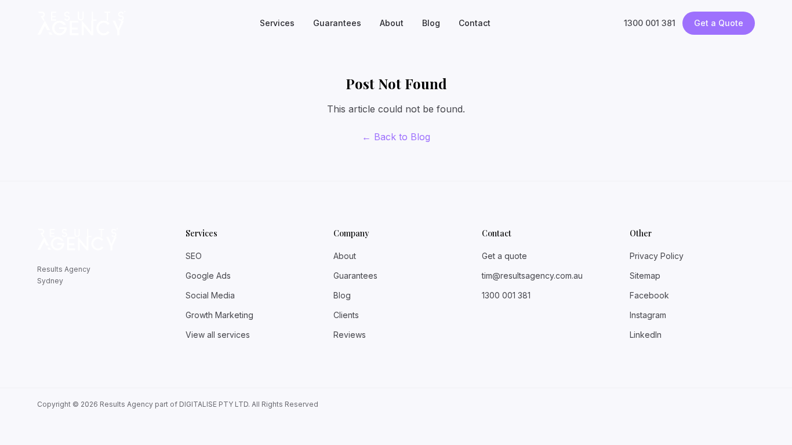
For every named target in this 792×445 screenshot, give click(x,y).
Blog (431, 23)
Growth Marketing (219, 315)
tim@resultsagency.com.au (532, 275)
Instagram (648, 315)
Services (277, 23)
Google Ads (208, 275)
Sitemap (645, 275)
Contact (475, 23)
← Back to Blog (396, 137)
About (392, 23)
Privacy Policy (657, 256)
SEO (194, 256)
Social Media (210, 295)
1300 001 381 (649, 23)
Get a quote (504, 256)
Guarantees (337, 23)
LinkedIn (646, 335)
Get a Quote (718, 23)
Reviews (349, 335)
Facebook (649, 295)
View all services (218, 335)
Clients (346, 315)
